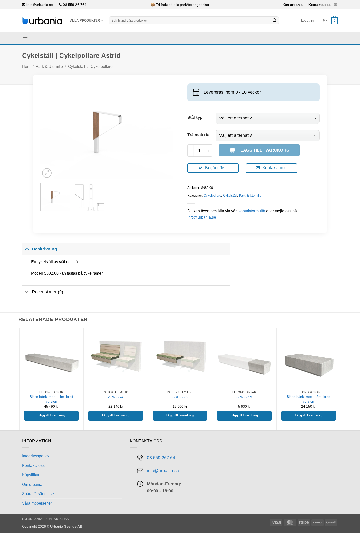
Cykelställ (76, 66)
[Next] (163, 129)
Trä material (199, 135)
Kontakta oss (319, 5)
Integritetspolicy (35, 456)
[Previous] (49, 129)
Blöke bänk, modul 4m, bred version (51, 399)
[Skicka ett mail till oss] (335, 4)
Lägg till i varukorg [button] (51, 415)
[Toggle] (27, 249)
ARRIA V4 (115, 397)
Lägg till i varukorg (264, 150)
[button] (307, 20)
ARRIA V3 (180, 397)
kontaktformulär (252, 211)
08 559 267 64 (161, 457)
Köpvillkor (30, 475)
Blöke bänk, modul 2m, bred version (308, 399)
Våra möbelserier (37, 503)
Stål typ (194, 117)
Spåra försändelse (38, 494)
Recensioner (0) (47, 291)
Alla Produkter (85, 20)
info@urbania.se (201, 217)
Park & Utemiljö (49, 66)
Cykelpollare (102, 66)
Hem (26, 66)
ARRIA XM (244, 397)
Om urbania (293, 5)
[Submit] (274, 20)
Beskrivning (44, 249)
